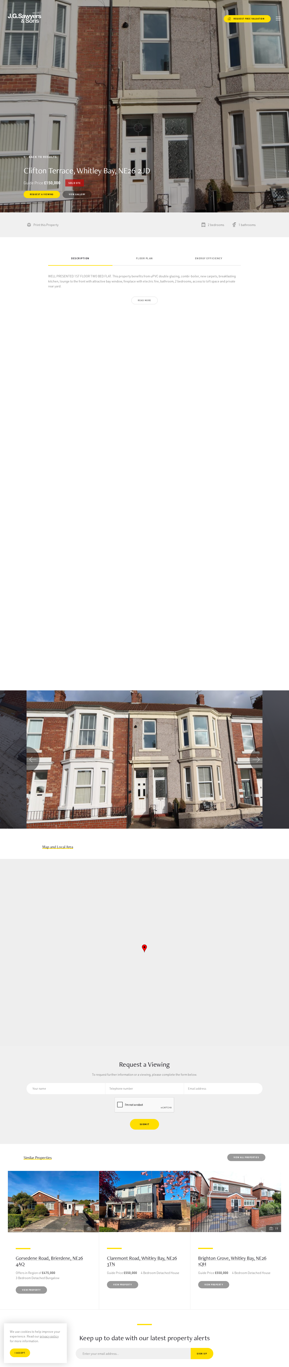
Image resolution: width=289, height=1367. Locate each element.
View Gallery (77, 194)
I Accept (20, 1352)
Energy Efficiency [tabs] (209, 258)
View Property (31, 1290)
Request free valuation (246, 18)
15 (94, 1229)
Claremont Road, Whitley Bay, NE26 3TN (142, 1261)
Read (144, 300)
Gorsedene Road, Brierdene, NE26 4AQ (49, 1261)
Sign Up (202, 1353)
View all (246, 1157)
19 (276, 1228)
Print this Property (46, 225)
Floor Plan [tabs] (144, 258)
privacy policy (49, 1336)
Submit (144, 1124)
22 (185, 1228)
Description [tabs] (80, 258)
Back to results (41, 157)
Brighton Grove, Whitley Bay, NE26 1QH (232, 1261)
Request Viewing (42, 194)
